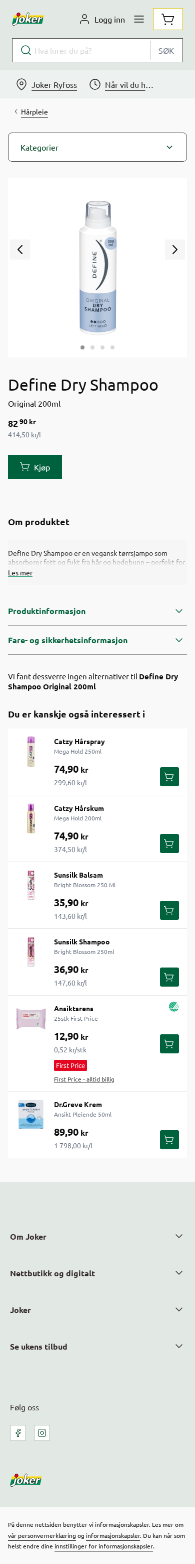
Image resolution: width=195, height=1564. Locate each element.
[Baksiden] (102, 347)
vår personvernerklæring (42, 1535)
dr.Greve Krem (78, 1104)
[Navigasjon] (139, 19)
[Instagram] (42, 1433)
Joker (20, 1309)
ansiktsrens (74, 1008)
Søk (166, 50)
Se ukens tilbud (39, 1346)
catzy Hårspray (79, 741)
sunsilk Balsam (78, 874)
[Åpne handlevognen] (168, 19)
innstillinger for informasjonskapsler (103, 1546)
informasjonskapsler (113, 1535)
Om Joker (28, 1236)
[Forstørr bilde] (97, 267)
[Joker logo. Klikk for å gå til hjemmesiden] (28, 19)
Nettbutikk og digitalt (52, 1273)
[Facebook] (18, 1433)
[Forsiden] (92, 347)
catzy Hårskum (79, 807)
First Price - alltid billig (84, 1079)
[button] (97, 147)
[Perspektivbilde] (112, 347)
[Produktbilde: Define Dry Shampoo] (82, 347)
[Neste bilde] (175, 249)
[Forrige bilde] (20, 249)
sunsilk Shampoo (82, 941)
